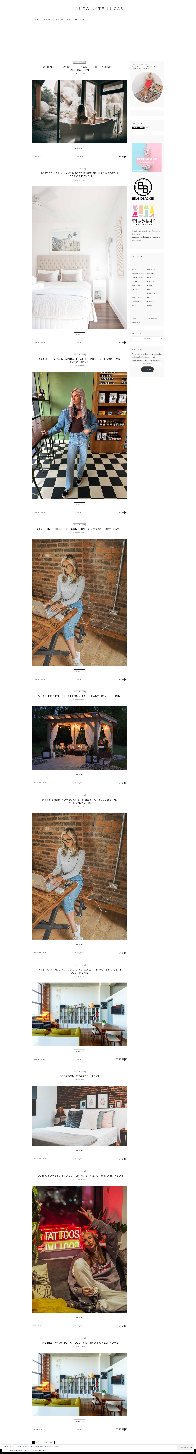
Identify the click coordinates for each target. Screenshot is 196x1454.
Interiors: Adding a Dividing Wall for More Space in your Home (79, 971)
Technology (151, 314)
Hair (148, 289)
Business (150, 269)
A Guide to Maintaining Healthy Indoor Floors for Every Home (79, 361)
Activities (150, 261)
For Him (149, 285)
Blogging (135, 269)
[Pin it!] (123, 157)
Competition (151, 273)
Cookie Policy (42, 1450)
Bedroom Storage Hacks (79, 1076)
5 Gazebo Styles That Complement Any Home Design (79, 696)
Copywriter (156, 231)
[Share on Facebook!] (117, 157)
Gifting (134, 289)
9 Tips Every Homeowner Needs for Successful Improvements (79, 801)
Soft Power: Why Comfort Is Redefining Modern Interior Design (79, 175)
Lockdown (135, 302)
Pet (133, 306)
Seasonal (150, 310)
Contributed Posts (138, 277)
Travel (134, 318)
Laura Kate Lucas (98, 8)
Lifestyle (150, 297)
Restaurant (136, 310)
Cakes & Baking (137, 273)
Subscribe (147, 369)
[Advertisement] (98, 39)
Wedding (135, 322)
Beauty (149, 265)
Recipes (149, 306)
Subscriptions (136, 314)
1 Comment (37, 1326)
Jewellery (135, 297)
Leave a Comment (39, 156)
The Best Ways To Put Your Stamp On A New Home (79, 1342)
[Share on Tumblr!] (125, 157)
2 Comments (37, 1429)
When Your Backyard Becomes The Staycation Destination (79, 68)
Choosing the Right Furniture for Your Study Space (79, 529)
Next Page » (48, 1442)
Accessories (136, 261)
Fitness (149, 281)
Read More (79, 148)
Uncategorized (152, 318)
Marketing (150, 302)
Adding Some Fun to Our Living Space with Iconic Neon (79, 1175)
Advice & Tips (136, 265)
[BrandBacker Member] (143, 200)
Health (134, 293)
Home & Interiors (79, 62)
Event (149, 277)
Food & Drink (136, 285)
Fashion (134, 281)
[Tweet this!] (120, 157)
